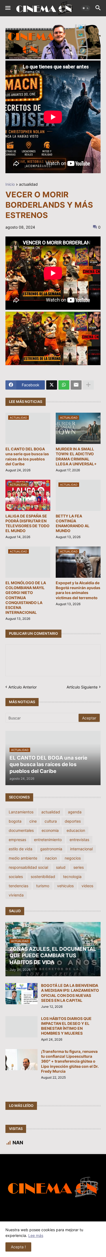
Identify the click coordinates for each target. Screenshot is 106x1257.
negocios (73, 858)
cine (33, 821)
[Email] (76, 385)
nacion (51, 858)
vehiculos (65, 885)
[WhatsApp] (63, 385)
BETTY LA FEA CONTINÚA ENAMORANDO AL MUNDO (72, 523)
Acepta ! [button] (18, 1247)
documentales (21, 830)
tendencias (18, 885)
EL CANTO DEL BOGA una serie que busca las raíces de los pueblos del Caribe (27, 456)
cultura (51, 821)
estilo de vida (20, 849)
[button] (7, 8)
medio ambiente (23, 858)
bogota (15, 821)
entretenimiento (48, 839)
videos (87, 885)
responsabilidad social (28, 867)
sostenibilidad (43, 876)
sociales (16, 876)
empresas (17, 839)
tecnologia (72, 876)
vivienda (16, 895)
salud (61, 867)
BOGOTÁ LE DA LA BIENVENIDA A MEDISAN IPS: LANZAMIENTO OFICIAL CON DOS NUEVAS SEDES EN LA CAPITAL (70, 993)
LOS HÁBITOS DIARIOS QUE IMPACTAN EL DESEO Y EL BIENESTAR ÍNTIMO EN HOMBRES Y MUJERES (66, 1026)
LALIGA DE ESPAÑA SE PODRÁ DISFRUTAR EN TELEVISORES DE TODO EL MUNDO (27, 523)
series (78, 867)
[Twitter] (51, 385)
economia (50, 830)
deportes (73, 821)
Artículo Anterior (22, 687)
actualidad (28, 184)
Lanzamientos (21, 812)
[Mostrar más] (88, 385)
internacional (81, 849)
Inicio (10, 184)
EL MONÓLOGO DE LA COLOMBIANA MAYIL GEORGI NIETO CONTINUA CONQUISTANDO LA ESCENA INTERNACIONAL (25, 597)
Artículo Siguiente (82, 687)
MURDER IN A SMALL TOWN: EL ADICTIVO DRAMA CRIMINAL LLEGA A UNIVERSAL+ (76, 456)
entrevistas (79, 839)
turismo (42, 885)
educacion (76, 830)
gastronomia (51, 849)
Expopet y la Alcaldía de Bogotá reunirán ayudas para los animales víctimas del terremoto (78, 590)
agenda (75, 812)
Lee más (35, 1235)
